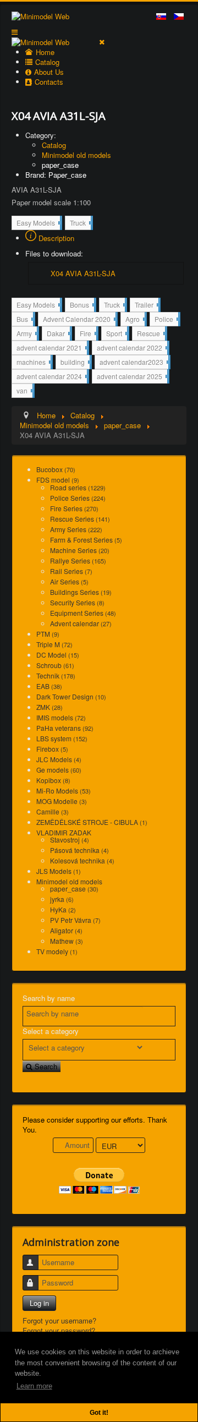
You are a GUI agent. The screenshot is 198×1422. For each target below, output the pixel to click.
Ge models (58, 769)
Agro (135, 320)
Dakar (58, 333)
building (75, 362)
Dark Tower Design (71, 696)
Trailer (146, 305)
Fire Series (74, 508)
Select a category (51, 1031)
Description (55, 238)
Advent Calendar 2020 (79, 320)
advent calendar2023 (134, 363)
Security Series (77, 602)
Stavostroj (69, 839)
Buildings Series (81, 592)
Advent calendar (81, 623)
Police (166, 320)
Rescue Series (80, 518)
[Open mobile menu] (15, 31)
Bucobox (55, 469)
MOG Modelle (61, 801)
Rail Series (71, 571)
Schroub (55, 665)
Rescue (151, 334)
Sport (116, 334)
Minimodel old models (76, 155)
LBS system (61, 738)
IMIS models (61, 717)
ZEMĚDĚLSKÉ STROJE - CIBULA (91, 822)
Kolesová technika (82, 860)
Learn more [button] (34, 1386)
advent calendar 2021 (51, 348)
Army (26, 334)
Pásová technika (79, 850)
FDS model (57, 479)
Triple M (54, 644)
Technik (55, 675)
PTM (47, 633)
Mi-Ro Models (63, 790)
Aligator (66, 930)
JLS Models (58, 871)
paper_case (60, 165)
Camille (52, 811)
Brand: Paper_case (55, 174)
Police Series (78, 497)
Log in (39, 1303)
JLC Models (58, 759)
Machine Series (79, 550)
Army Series (76, 529)
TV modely (57, 951)
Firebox (52, 748)
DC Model (57, 654)
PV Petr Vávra (75, 920)
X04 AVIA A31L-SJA (83, 273)
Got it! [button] (99, 1412)
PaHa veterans (65, 727)
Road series (78, 487)
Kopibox (53, 780)
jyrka (62, 899)
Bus (24, 320)
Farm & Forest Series (86, 539)
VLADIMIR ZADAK (63, 832)
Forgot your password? (59, 1330)
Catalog (54, 145)
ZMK (49, 707)
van (24, 390)
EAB (49, 686)
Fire (88, 334)
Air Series (69, 581)
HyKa (63, 909)
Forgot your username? (59, 1320)
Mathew (66, 940)
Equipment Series (83, 612)
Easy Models (38, 223)
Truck (80, 223)
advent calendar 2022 (132, 348)
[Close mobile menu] (102, 41)
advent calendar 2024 (51, 377)
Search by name (49, 998)
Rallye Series (78, 560)
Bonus (82, 305)
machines (33, 363)
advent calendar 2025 (132, 377)
